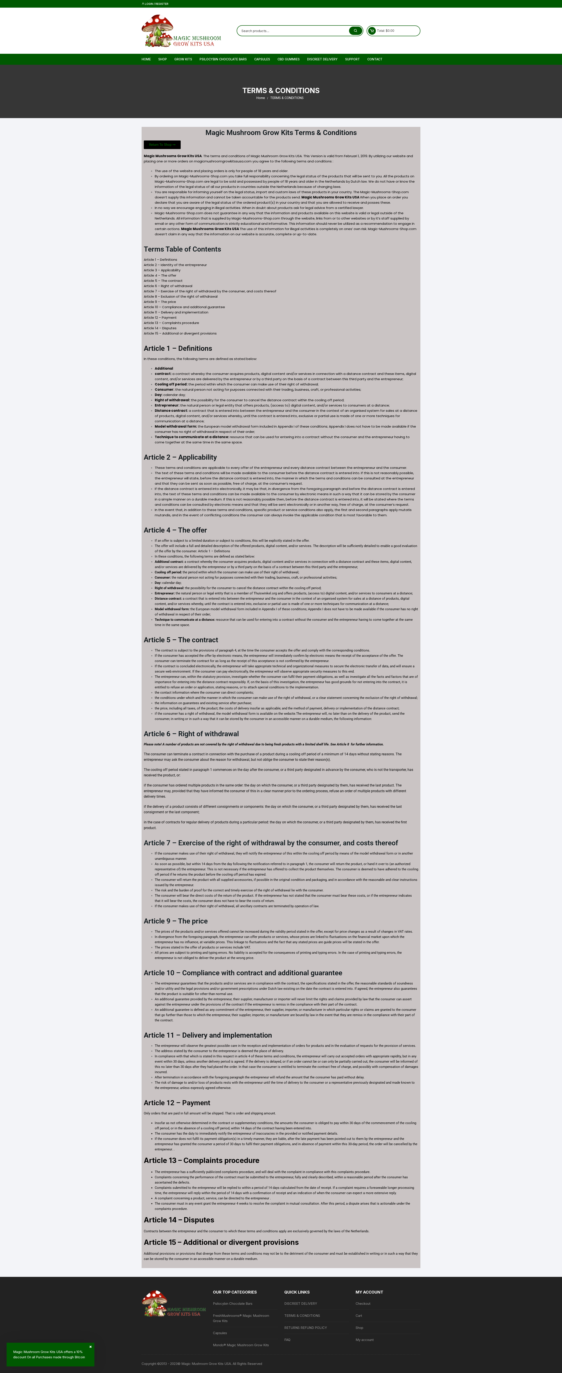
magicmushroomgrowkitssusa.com (223, 161)
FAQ (287, 1340)
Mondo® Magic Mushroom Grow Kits (241, 1345)
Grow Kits (183, 59)
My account (365, 1340)
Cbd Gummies (288, 59)
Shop (162, 59)
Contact (374, 59)
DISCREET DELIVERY (322, 59)
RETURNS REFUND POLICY (305, 1328)
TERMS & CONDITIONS (302, 1316)
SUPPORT (352, 59)
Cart (359, 1316)
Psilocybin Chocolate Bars (223, 59)
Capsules (262, 59)
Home (146, 59)
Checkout (363, 1303)
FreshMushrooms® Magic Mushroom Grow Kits (241, 1318)
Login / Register (156, 3)
